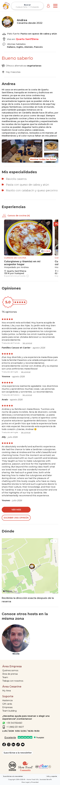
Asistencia (7, 700)
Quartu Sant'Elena (27, 39)
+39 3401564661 (14, 723)
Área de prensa (10, 674)
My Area (6, 690)
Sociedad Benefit (46, 779)
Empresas (7, 707)
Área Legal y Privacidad (30, 782)
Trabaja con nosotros (12, 681)
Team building (9, 710)
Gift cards (7, 704)
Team (5, 677)
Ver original (27, 343)
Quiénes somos (10, 670)
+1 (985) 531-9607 (15, 727)
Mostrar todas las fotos (43, 159)
